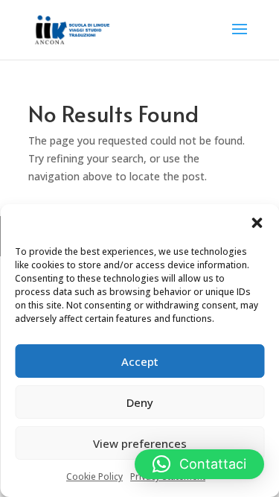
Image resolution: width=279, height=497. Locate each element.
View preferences (140, 443)
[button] (256, 222)
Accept (139, 361)
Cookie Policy (94, 476)
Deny (139, 402)
